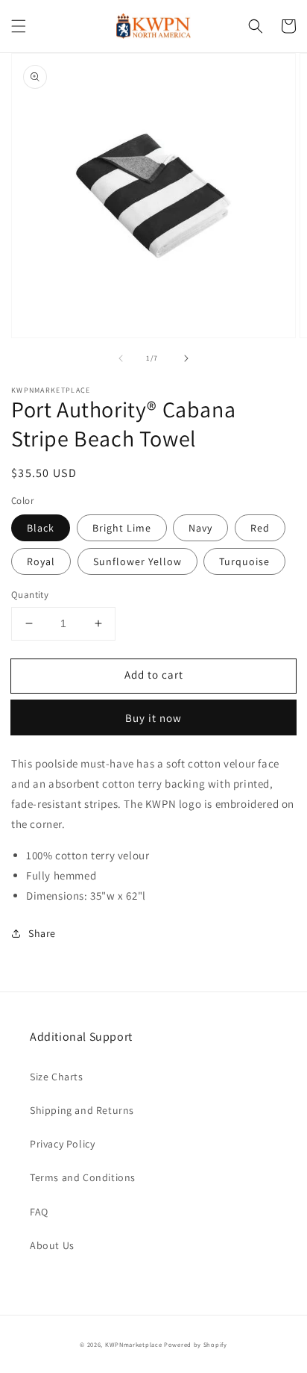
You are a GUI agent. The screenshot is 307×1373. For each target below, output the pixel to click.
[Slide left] (120, 358)
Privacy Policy (62, 1144)
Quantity (29, 594)
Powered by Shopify (195, 1344)
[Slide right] (186, 358)
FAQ (39, 1211)
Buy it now (153, 718)
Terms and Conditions (83, 1177)
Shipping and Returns (82, 1110)
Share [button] (42, 933)
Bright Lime (121, 528)
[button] (18, 26)
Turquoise (244, 561)
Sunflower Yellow (137, 561)
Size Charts (56, 1076)
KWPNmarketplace (134, 1344)
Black (40, 528)
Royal (41, 561)
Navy (200, 528)
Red (260, 528)
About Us (52, 1245)
